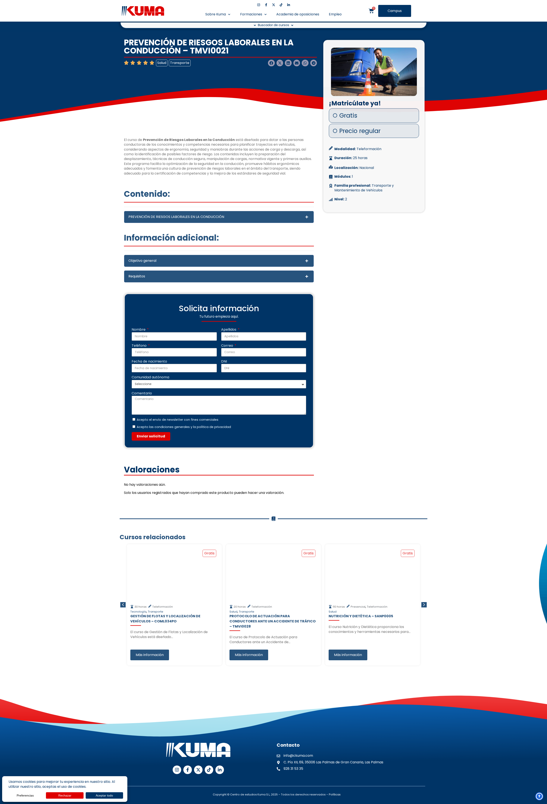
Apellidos (229, 329)
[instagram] (258, 4)
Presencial (358, 607)
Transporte (179, 62)
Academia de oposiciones (297, 14)
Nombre (139, 329)
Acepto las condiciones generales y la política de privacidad (184, 427)
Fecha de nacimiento (149, 361)
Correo (227, 345)
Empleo (335, 14)
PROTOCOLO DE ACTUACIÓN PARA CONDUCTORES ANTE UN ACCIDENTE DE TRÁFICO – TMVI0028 (272, 621)
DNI (224, 361)
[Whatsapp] (539, 753)
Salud (161, 62)
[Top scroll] (539, 785)
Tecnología (138, 611)
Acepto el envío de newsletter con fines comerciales (177, 420)
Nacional (366, 166)
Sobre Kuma (215, 14)
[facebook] (266, 4)
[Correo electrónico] (539, 774)
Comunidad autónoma (150, 377)
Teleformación (369, 147)
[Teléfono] (539, 763)
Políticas (335, 794)
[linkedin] (288, 4)
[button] (271, 63)
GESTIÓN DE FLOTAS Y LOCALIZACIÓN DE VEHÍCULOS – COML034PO (165, 619)
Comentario (142, 393)
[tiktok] (281, 4)
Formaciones (251, 14)
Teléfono (139, 345)
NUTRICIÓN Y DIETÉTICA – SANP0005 (361, 616)
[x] (273, 4)
